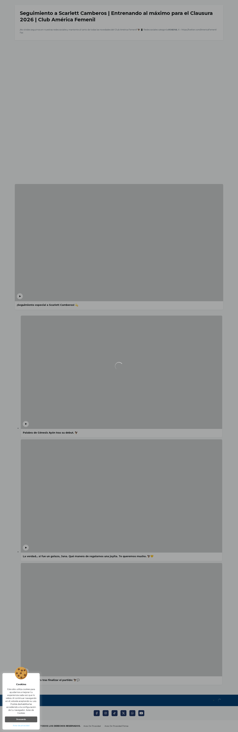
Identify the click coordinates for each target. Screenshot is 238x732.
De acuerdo (21, 719)
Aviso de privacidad (21, 725)
